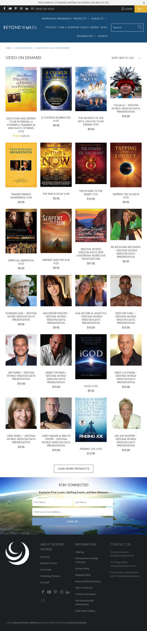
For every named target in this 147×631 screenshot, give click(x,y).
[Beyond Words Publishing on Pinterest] (15, 9)
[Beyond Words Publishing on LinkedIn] (26, 9)
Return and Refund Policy (88, 581)
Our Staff (45, 582)
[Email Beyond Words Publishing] (32, 9)
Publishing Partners (50, 576)
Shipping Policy (83, 575)
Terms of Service (84, 587)
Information (85, 36)
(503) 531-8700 (45, 8)
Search (103, 36)
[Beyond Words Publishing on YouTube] (9, 9)
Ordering (79, 552)
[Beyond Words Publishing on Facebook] (4, 9)
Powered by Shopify (77, 622)
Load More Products (73, 468)
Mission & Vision (48, 563)
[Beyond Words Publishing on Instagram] (21, 9)
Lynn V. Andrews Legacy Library (78, 27)
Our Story (45, 557)
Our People (45, 569)
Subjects (97, 18)
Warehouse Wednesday (57, 18)
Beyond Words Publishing (26, 622)
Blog (104, 27)
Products (80, 18)
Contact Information (85, 594)
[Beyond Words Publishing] (20, 27)
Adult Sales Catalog (85, 610)
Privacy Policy (82, 568)
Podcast (51, 27)
